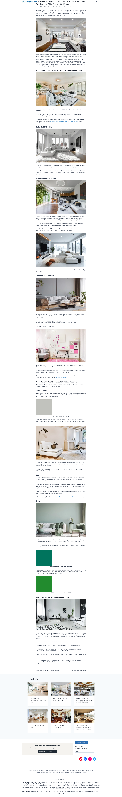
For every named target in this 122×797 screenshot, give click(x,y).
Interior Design (71, 6)
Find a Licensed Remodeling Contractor (76, 772)
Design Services (79, 746)
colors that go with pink (62, 377)
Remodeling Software (81, 748)
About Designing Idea (55, 770)
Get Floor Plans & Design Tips (47, 751)
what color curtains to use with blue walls (66, 496)
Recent (84, 1)
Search (77, 751)
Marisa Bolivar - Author (42, 6)
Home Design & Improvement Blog (38, 770)
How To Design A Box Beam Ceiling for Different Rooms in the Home (84, 700)
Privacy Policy (89, 770)
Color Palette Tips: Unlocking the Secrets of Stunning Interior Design (83, 727)
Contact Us (66, 770)
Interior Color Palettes (63, 6)
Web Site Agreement (58, 772)
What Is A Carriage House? (79, 669)
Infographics (73, 770)
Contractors (77, 1)
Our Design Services (81, 742)
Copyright (81, 770)
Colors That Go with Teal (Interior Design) (47, 669)
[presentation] (38, 689)
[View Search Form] (96, 1)
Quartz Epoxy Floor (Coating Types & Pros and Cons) (38, 700)
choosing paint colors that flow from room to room (64, 121)
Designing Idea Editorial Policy (43, 772)
